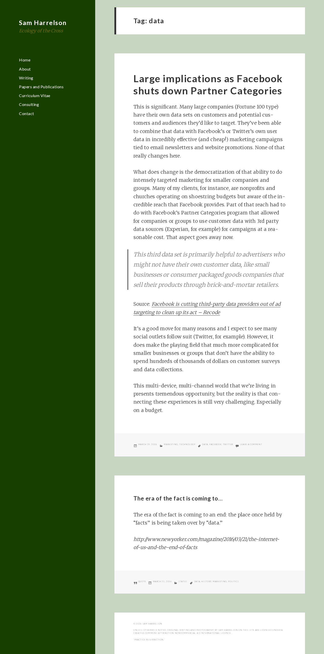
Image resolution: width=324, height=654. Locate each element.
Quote (142, 581)
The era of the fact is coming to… (178, 498)
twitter (228, 444)
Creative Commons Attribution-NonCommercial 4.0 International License (182, 633)
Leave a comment (251, 444)
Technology (187, 444)
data (205, 444)
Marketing (171, 444)
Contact (26, 113)
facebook (215, 444)
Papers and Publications (41, 86)
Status (182, 581)
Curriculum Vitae (34, 95)
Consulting (29, 104)
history (206, 581)
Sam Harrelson (43, 22)
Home (24, 59)
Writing (26, 77)
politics (233, 581)
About (25, 69)
